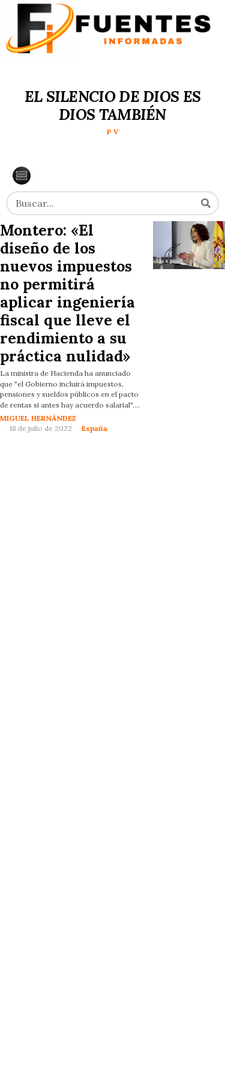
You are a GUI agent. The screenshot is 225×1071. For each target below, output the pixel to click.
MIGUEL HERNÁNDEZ (38, 418)
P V (113, 131)
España (94, 428)
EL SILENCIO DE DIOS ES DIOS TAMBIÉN (113, 105)
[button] (206, 203)
